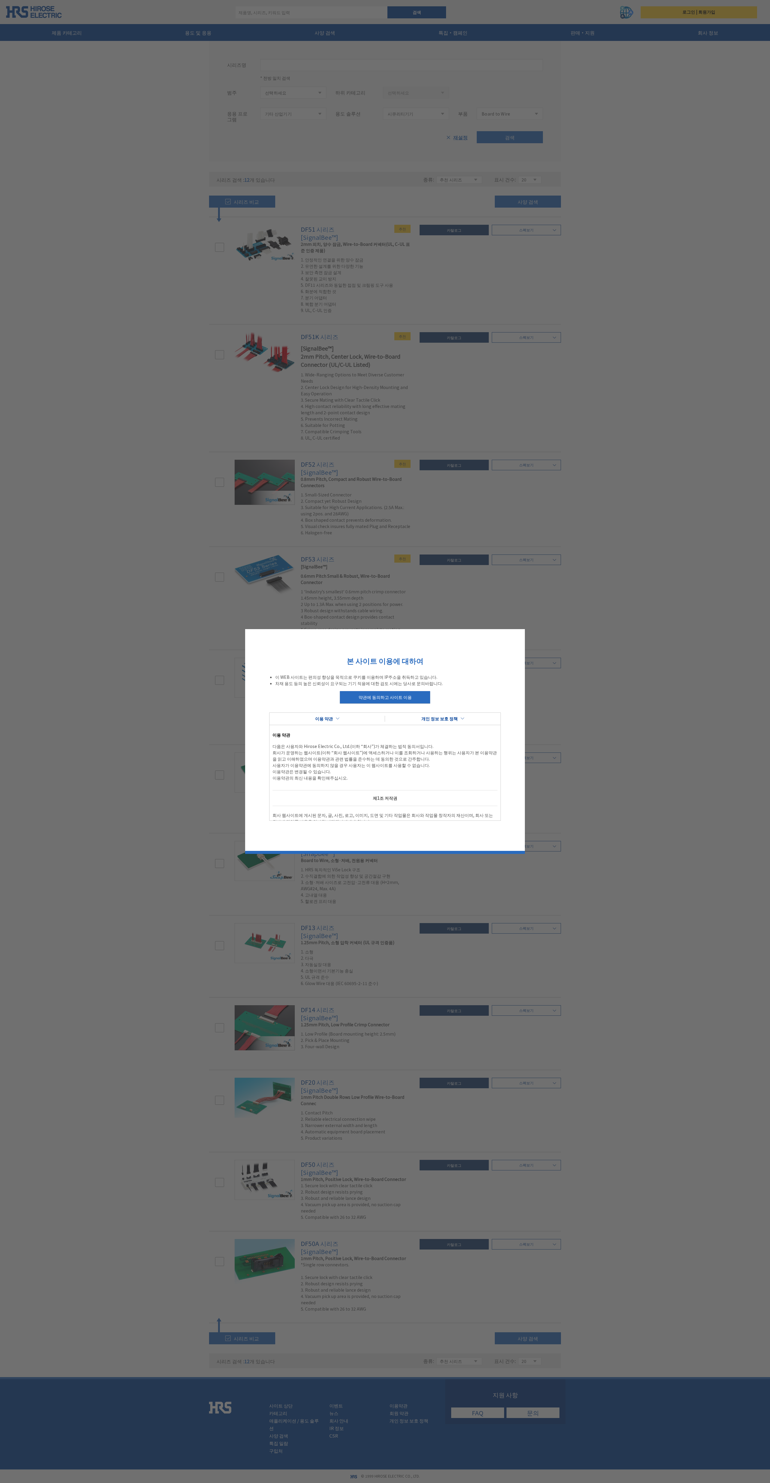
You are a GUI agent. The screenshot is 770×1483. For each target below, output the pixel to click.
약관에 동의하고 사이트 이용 (385, 697)
